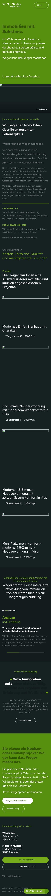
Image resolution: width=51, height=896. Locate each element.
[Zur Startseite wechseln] (11, 5)
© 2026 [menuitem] (5, 888)
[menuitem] (11, 888)
